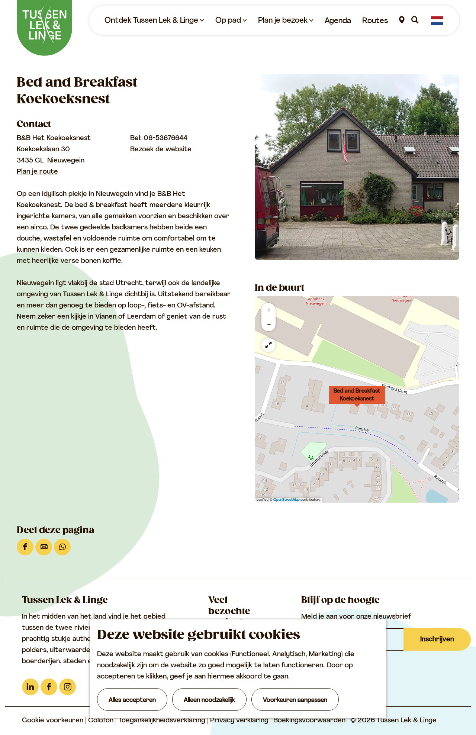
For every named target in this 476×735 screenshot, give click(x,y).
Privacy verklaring (240, 721)
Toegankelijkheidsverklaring (162, 721)
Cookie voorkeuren (52, 721)
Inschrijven (437, 639)
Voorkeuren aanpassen (295, 700)
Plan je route (37, 172)
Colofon (101, 721)
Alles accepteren (132, 700)
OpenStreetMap (286, 500)
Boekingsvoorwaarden (310, 721)
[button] (357, 399)
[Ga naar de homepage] (44, 28)
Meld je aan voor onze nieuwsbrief (356, 617)
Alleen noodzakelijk (209, 700)
